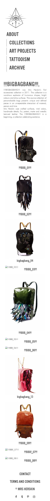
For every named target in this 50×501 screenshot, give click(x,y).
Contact (25, 474)
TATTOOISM (19, 59)
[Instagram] (34, 497)
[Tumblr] (22, 497)
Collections (21, 42)
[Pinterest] (28, 497)
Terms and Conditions (25, 481)
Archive (17, 68)
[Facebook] (16, 497)
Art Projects (22, 51)
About (13, 34)
